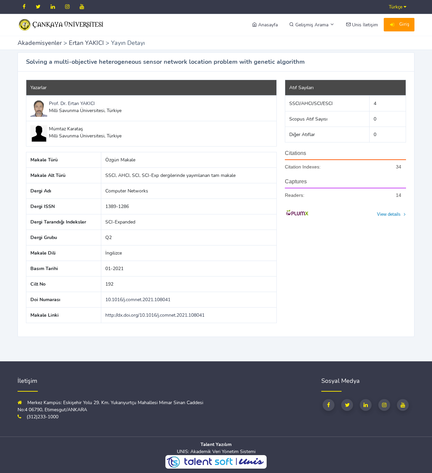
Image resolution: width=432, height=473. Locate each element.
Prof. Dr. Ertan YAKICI (72, 103)
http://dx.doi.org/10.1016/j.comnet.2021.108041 (155, 315)
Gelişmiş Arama (312, 25)
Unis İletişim (364, 25)
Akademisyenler (40, 43)
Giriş (403, 24)
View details (389, 214)
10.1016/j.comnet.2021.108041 (137, 299)
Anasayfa (267, 25)
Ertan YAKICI (86, 43)
